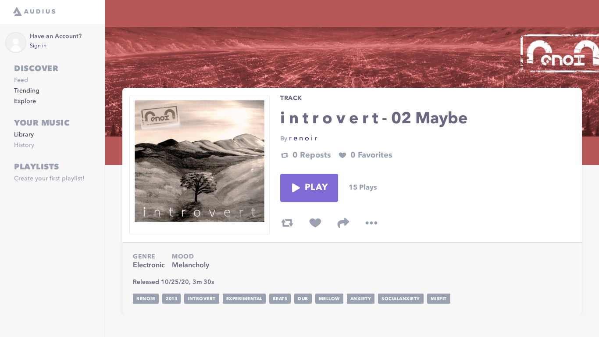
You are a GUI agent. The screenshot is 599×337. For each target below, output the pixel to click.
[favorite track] (315, 223)
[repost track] (287, 223)
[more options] (371, 223)
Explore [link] (25, 101)
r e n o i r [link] (303, 138)
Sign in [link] (38, 46)
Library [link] (24, 135)
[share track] (343, 223)
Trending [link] (26, 91)
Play (316, 187)
